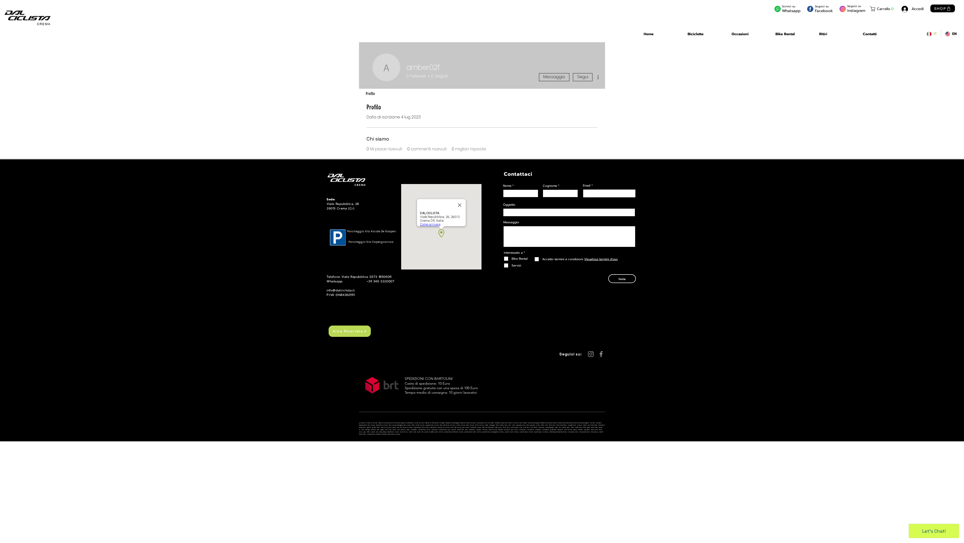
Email (586, 185)
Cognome (550, 185)
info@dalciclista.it (340, 290)
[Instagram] (591, 354)
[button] (882, 8)
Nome (507, 185)
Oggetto (509, 204)
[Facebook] (601, 354)
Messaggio (554, 77)
